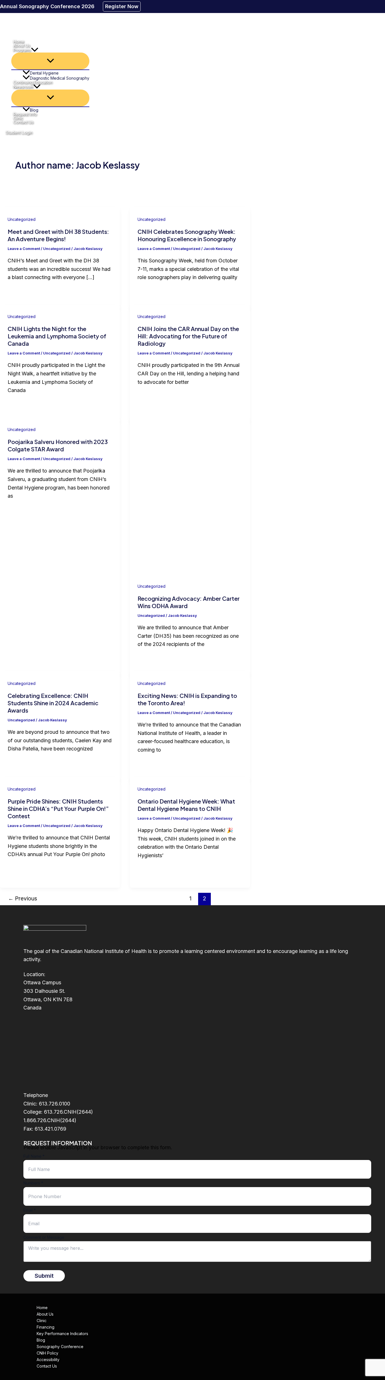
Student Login (19, 132)
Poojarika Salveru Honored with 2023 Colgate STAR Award (58, 445)
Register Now (121, 6)
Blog (34, 110)
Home (18, 41)
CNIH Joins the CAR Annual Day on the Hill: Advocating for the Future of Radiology (188, 336)
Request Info (25, 114)
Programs (22, 49)
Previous (22, 898)
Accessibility (48, 1359)
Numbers (33, 1183)
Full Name (34, 1156)
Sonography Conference (60, 1346)
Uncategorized (22, 219)
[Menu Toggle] (50, 61)
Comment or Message (43, 1237)
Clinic (18, 118)
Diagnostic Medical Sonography (59, 78)
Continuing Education (32, 82)
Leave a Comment (24, 248)
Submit (44, 1275)
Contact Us (23, 122)
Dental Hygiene (44, 73)
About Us (21, 45)
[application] (34, 50)
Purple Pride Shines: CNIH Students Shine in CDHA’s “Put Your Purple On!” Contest (58, 808)
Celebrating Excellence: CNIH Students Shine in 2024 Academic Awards (53, 703)
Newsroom (23, 86)
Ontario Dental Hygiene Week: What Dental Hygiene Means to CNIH (186, 805)
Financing (45, 1327)
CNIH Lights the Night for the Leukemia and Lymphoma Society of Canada (57, 336)
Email (29, 1210)
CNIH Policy (47, 1353)
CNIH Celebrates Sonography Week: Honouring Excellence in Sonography (187, 235)
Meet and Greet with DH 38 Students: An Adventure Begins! (58, 235)
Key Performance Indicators (62, 1333)
